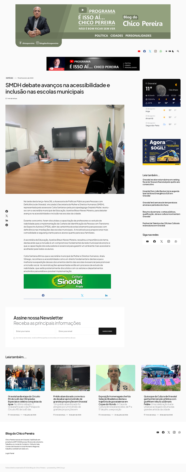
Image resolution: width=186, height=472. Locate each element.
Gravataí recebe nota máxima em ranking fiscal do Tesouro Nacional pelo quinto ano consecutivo (161, 182)
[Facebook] (144, 51)
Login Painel (9, 453)
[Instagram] (155, 51)
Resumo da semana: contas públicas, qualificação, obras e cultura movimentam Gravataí (161, 214)
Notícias (9, 78)
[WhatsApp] (161, 51)
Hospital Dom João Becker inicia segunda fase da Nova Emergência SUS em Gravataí (161, 193)
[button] (169, 51)
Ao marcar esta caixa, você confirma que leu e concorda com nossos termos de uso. (46, 338)
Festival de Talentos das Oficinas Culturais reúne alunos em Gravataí (161, 224)
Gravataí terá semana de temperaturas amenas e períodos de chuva (160, 203)
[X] (150, 51)
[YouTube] (139, 51)
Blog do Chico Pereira (19, 433)
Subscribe (107, 331)
